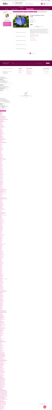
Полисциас (1, 140)
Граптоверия (1, 296)
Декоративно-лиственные (29, 71)
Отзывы (13, 0)
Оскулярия (1, 269)
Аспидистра (1, 157)
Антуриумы (35, 11)
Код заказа (1, 89)
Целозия (1, 264)
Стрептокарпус (2, 257)
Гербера (1, 243)
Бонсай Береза (2, 361)
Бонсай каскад (2, 353)
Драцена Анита (2, 381)
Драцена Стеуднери (2, 386)
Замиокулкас (1, 129)
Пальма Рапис (1, 373)
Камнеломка (1, 187)
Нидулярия (1, 202)
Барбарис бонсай (2, 364)
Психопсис (1, 289)
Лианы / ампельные (2, 158)
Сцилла (1, 219)
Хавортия (1, 293)
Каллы (1, 232)
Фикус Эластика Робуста (3, 404)
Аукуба (1, 147)
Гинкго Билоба (2, 344)
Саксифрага (1, 170)
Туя (0, 337)
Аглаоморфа (1, 178)
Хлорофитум (1, 137)
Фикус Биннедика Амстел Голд (3, 398)
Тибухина (1, 258)
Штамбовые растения (2, 328)
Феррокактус (1, 302)
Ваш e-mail (1, 86)
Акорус (1, 169)
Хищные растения (2, 188)
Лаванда (1, 262)
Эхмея (1, 201)
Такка (0, 210)
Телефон (1, 78)
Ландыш (1, 272)
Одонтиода (1, 288)
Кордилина (1, 166)
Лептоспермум (2, 252)
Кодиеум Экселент (2, 133)
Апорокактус (1, 301)
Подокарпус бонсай (2, 355)
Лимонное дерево (2, 315)
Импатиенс (1, 250)
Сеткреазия (1, 149)
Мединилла (1, 207)
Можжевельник (2, 333)
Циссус (1, 128)
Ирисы (1, 214)
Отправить (1, 79)
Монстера (1, 161)
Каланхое (1, 195)
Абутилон (1, 236)
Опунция (1, 304)
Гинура (1, 145)
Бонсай (1, 339)
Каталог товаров (25, 11)
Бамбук (1, 134)
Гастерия (1, 186)
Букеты (27, 69)
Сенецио (1, 176)
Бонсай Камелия (2, 345)
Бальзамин (1, 263)
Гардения (1, 247)
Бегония (1, 193)
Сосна (0, 334)
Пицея (1, 332)
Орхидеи (1, 274)
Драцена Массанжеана (3, 384)
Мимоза (1, 175)
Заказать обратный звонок (29, 3)
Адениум (1, 192)
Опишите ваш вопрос (3, 84)
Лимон (1, 313)
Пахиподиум (1, 305)
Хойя (0, 162)
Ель (0, 336)
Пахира (1, 325)
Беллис (1, 260)
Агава (0, 152)
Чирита (1, 242)
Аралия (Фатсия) (2, 126)
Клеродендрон (2, 174)
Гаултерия (1, 150)
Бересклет (1, 181)
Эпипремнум (1, 155)
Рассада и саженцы (2, 117)
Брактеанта (1, 237)
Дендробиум (1, 277)
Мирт (0, 326)
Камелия (1, 229)
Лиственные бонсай (2, 341)
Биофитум (1, 144)
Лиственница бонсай (2, 356)
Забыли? (3, 87)
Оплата (7, 0)
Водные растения (2, 273)
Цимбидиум (1, 280)
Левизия (1, 231)
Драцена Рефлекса (2, 382)
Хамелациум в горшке (2, 327)
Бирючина (1, 343)
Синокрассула (1, 297)
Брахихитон (1, 165)
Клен (0, 346)
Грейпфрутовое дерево (3, 324)
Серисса (1, 350)
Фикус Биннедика (2, 396)
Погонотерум (1, 180)
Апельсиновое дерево (2, 319)
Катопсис (1, 270)
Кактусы (1, 298)
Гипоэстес (1, 168)
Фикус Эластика (2, 400)
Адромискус (1, 294)
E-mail (0, 82)
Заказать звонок (6, 22)
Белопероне (1, 244)
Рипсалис (1, 306)
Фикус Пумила (1, 407)
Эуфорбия (1, 308)
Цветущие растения (31, 11)
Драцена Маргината (2, 378)
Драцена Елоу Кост (2, 383)
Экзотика (1, 115)
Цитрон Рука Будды (2, 322)
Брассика (1, 183)
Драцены (1, 376)
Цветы (1, 113)
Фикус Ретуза (1, 351)
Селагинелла (1, 331)
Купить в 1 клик (42, 26)
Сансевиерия (1, 127)
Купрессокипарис (2, 338)
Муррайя (1, 221)
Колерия (1, 241)
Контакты (9, 0)
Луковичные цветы (2, 212)
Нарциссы (1, 217)
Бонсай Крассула (2, 347)
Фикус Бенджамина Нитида (3, 395)
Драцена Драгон (2, 387)
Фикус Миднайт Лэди (2, 406)
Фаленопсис (1, 276)
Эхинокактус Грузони (2, 300)
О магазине (20, 69)
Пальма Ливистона (2, 372)
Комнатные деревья (2, 310)
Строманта (1, 164)
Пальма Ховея (1, 375)
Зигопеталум (1, 281)
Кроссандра (1, 230)
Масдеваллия (1, 285)
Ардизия (1, 265)
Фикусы (1, 388)
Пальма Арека (1, 369)
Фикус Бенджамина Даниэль (3, 392)
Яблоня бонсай (2, 365)
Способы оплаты (32, 37)
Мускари (1, 216)
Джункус (1, 135)
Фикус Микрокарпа (2, 352)
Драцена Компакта (2, 380)
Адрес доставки (2, 101)
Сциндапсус (1, 160)
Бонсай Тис (1, 357)
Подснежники (1, 218)
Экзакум (1, 259)
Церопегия (1, 173)
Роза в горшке (2, 209)
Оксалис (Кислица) (2, 234)
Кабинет (43, 0)
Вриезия (1, 200)
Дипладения (1, 205)
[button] (44, 406)
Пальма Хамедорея (2, 368)
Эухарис (1, 267)
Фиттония (1, 156)
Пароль (2, 87)
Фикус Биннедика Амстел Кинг (3, 399)
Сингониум (1, 171)
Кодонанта (1, 240)
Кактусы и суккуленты (29, 73)
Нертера (1, 224)
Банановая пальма (2, 374)
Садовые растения (28, 70)
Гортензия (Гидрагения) (3, 197)
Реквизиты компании (21, 70)
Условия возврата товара (33, 40)
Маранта (1, 163)
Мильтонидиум (2, 287)
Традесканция (1, 148)
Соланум (1, 233)
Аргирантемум (2, 261)
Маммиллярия (1, 303)
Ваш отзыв (1, 109)
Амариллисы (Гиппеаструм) (3, 215)
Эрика (1, 268)
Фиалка (1, 211)
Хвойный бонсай (2, 354)
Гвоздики (1, 114)
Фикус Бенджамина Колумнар (3, 393)
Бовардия (1, 245)
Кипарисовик (1, 335)
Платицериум (1, 125)
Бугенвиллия (1, 238)
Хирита (1, 239)
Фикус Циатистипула (2, 408)
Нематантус (1, 254)
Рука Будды (1, 321)
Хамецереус (1, 309)
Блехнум (1, 123)
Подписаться (47, 63)
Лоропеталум (1, 348)
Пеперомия (1, 228)
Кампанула (1, 206)
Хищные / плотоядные (2, 189)
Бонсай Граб (1, 362)
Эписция (1, 185)
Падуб (1, 349)
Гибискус (1, 226)
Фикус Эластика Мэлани (3, 403)
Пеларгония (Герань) (2, 222)
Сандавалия (1, 177)
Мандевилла (1, 253)
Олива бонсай (1, 363)
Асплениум (1, 122)
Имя (0, 77)
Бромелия (1, 203)
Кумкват (1, 320)
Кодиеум (1, 132)
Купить (37, 26)
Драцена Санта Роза (2, 385)
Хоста (0, 179)
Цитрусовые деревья (2, 311)
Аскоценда (1, 286)
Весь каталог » (2, 409)
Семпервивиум (2, 295)
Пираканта (1, 271)
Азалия (1, 342)
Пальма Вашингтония (2, 371)
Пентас (1, 255)
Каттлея (1, 283)
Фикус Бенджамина (2, 389)
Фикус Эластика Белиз (2, 402)
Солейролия (1, 153)
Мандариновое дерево (3, 317)
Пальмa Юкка (1, 370)
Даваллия (1, 124)
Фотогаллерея (20, 72)
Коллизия (1, 130)
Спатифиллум (1, 194)
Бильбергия (1, 204)
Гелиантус (1, 248)
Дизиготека (1, 141)
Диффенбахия (1, 136)
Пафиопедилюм (2, 282)
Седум (1, 167)
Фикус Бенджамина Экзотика (3, 394)
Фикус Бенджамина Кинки (3, 391)
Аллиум (1, 266)
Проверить (1, 90)
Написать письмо (6, 25)
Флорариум (1, 190)
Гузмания (1, 199)
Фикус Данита (1, 405)
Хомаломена (1, 184)
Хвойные (1, 329)
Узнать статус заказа (22, 0)
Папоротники (1, 120)
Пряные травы (2, 182)
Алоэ (0, 143)
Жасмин (1, 249)
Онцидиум (1, 284)
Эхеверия (1, 307)
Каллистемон (1, 251)
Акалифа (1, 246)
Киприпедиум (1, 220)
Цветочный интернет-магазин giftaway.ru (18, 11)
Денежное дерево (2, 138)
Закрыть (26, 97)
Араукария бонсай (2, 358)
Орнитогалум (1, 225)
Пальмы (1, 366)
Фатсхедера (1, 146)
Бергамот (1, 323)
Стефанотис (1, 235)
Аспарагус (1, 154)
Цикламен (1, 223)
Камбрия (1, 278)
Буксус (1, 151)
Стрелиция (1, 227)
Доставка (4, 0)
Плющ (0, 159)
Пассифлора (1, 208)
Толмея (1, 172)
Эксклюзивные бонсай (3, 359)
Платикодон (1, 256)
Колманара (1, 279)
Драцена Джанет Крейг (3, 379)
